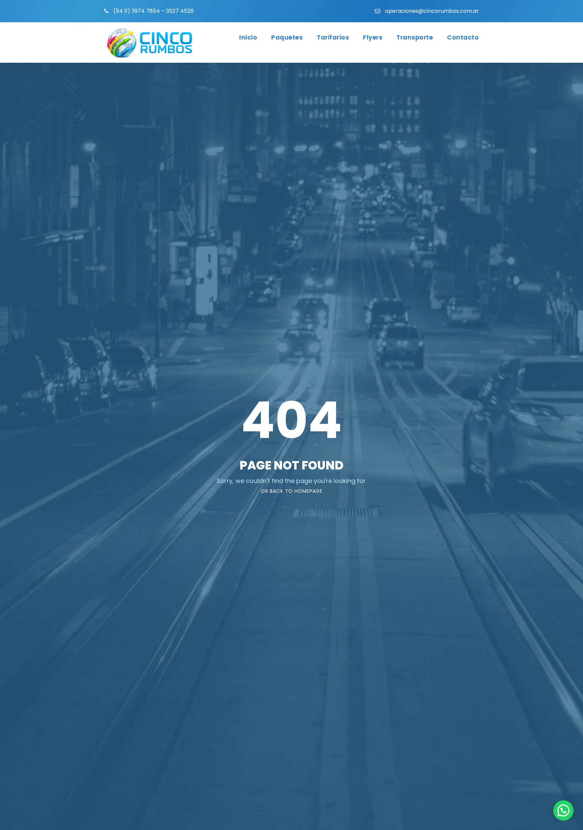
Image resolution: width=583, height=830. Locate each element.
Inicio (248, 37)
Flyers (372, 37)
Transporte (414, 37)
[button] (563, 810)
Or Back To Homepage (292, 491)
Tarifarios (333, 37)
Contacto (463, 37)
